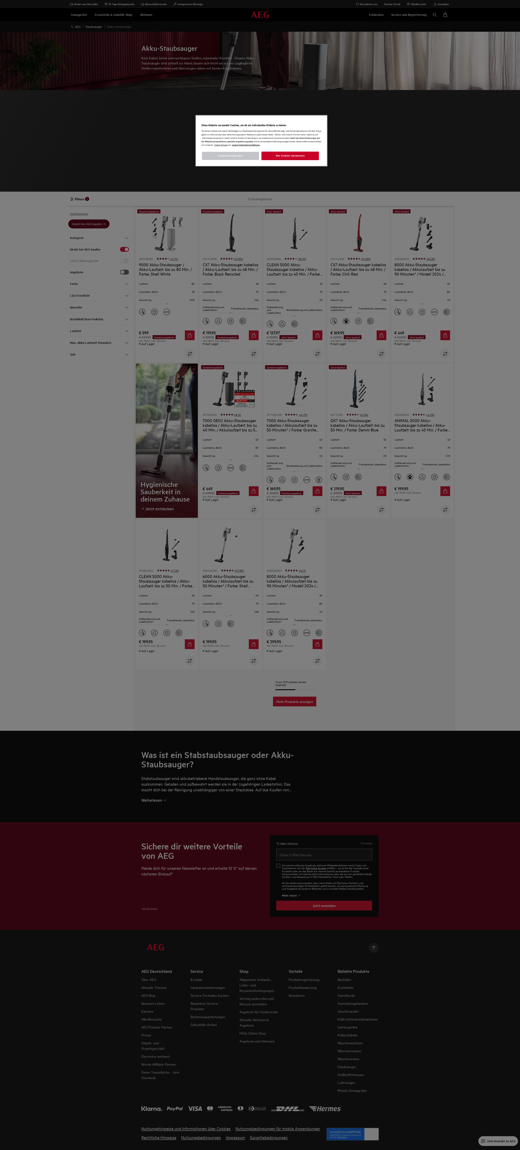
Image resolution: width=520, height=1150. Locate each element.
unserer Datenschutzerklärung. (246, 144)
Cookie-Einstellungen (230, 155)
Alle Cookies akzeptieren (290, 155)
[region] (261, 140)
